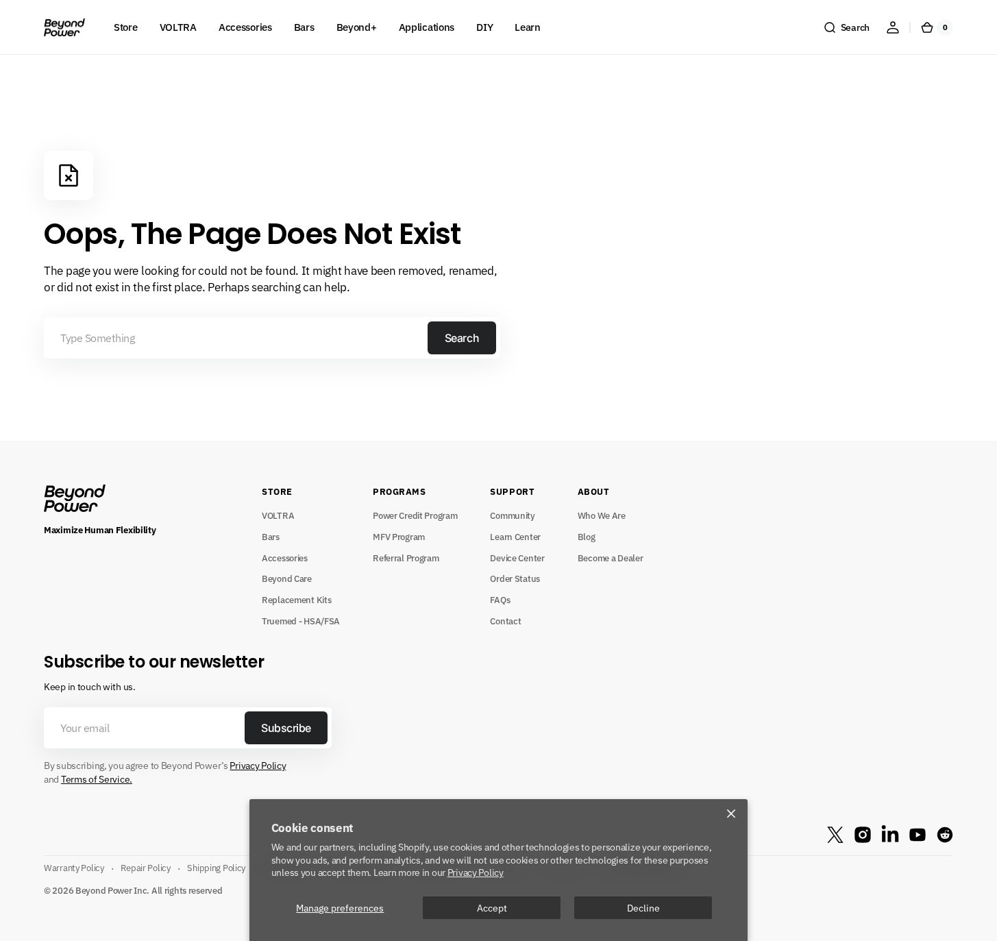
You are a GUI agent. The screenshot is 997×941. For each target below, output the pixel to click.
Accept (492, 907)
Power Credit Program (415, 515)
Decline (643, 907)
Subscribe (286, 728)
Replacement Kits (296, 600)
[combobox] (272, 337)
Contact (505, 621)
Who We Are (602, 515)
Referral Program (406, 558)
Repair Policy (145, 867)
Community (512, 515)
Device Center (517, 558)
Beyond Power (103, 890)
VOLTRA (278, 515)
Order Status (515, 578)
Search (462, 338)
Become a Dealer (610, 558)
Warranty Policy (74, 867)
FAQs (500, 600)
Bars (271, 536)
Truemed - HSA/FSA (301, 621)
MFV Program (399, 536)
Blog (586, 536)
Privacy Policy (475, 872)
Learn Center (515, 536)
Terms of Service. (96, 779)
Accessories (285, 558)
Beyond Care (287, 578)
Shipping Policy (216, 867)
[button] (846, 27)
